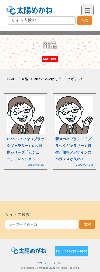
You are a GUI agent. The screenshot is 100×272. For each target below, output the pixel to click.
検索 (84, 20)
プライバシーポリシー (50, 263)
